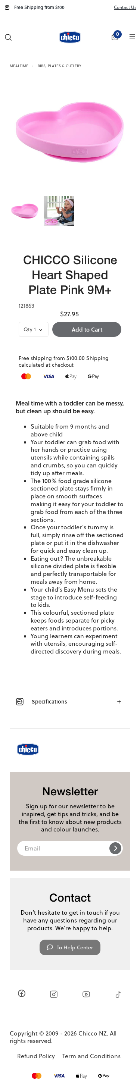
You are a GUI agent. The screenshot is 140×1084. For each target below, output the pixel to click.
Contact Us (125, 7)
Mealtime (19, 65)
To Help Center (75, 947)
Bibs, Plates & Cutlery (59, 65)
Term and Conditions (91, 1056)
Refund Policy (36, 1056)
